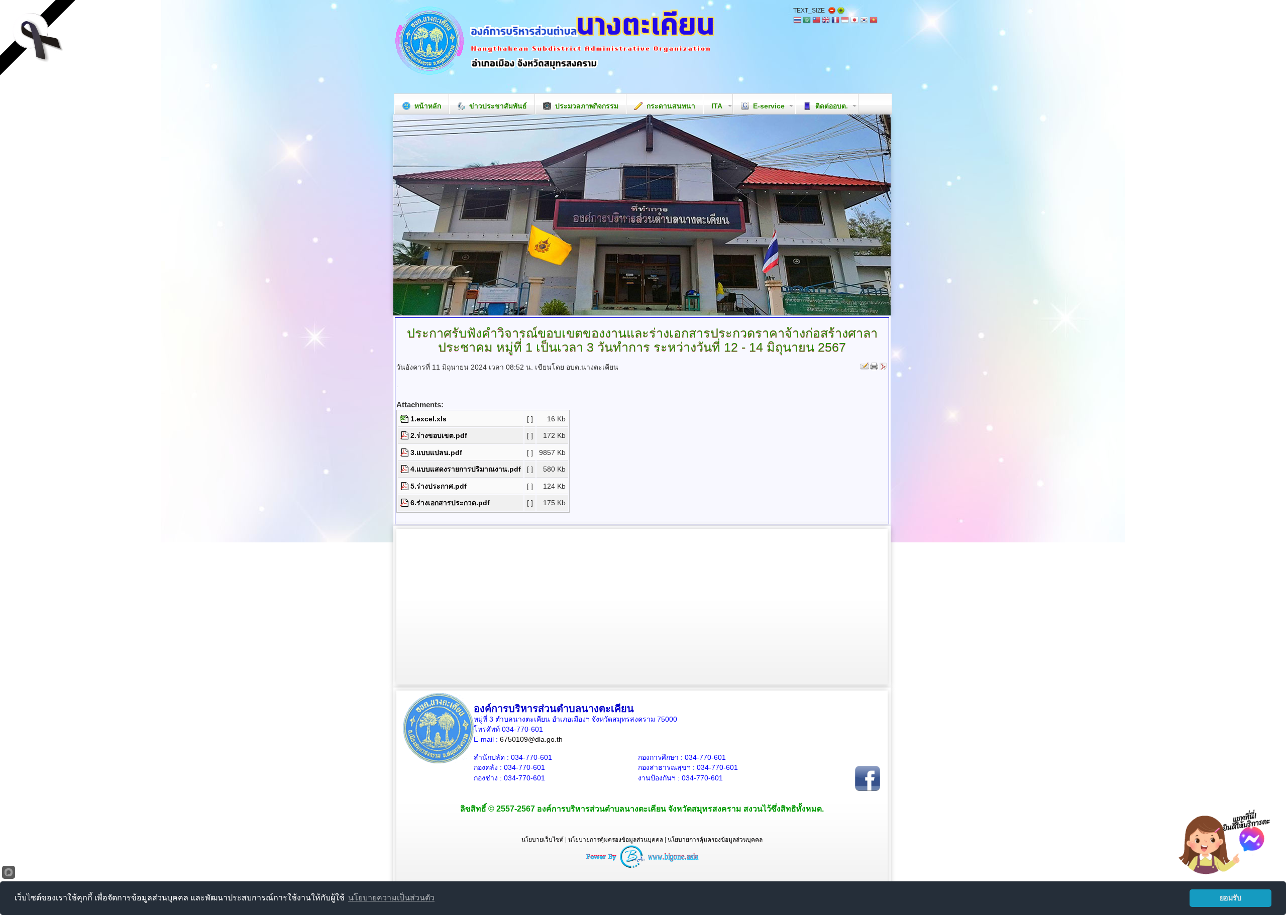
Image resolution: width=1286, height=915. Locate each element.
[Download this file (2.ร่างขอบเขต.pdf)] (405, 435)
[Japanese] (854, 21)
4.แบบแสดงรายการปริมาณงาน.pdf (465, 469)
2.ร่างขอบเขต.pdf (438, 435)
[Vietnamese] (874, 21)
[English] (826, 21)
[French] (835, 21)
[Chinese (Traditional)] (816, 21)
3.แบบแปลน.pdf (436, 452)
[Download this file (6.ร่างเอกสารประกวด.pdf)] (405, 503)
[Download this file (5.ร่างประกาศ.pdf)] (405, 486)
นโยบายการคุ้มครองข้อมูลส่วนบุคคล (615, 839)
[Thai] (797, 21)
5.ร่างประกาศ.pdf (438, 486)
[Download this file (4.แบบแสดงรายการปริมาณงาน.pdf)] (405, 469)
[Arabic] (807, 21)
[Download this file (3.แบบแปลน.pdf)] (405, 452)
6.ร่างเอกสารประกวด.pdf (450, 503)
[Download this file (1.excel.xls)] (405, 419)
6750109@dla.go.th (531, 739)
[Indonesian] (845, 21)
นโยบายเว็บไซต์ (542, 839)
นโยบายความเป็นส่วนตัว (391, 897)
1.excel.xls (428, 419)
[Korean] (864, 21)
